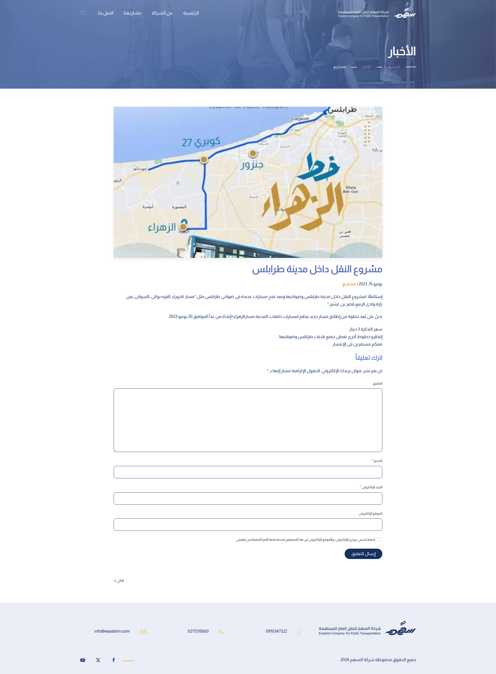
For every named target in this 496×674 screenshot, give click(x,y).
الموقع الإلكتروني (370, 513)
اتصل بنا (105, 13)
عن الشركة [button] (162, 13)
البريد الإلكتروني (371, 487)
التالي (120, 581)
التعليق (377, 383)
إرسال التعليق (363, 553)
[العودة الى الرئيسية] (377, 12)
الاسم (377, 461)
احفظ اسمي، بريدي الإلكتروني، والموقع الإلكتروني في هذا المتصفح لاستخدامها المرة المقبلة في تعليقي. (305, 539)
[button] (82, 13)
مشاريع (349, 283)
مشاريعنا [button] (133, 13)
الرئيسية (191, 13)
